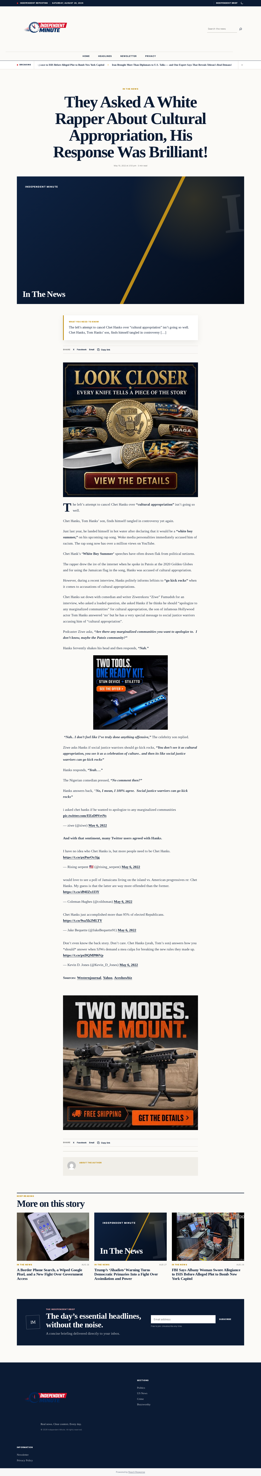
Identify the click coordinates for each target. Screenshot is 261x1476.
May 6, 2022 (97, 825)
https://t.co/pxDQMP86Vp (83, 955)
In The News (130, 89)
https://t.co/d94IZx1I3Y (81, 892)
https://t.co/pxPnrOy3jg (81, 857)
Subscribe (225, 1319)
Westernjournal (89, 978)
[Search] (240, 29)
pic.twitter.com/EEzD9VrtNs (85, 816)
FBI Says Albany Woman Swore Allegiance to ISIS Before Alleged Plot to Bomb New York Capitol (206, 1274)
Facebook (82, 349)
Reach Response (136, 1472)
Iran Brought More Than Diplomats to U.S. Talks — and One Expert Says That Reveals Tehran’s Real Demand (136, 64)
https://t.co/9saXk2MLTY (82, 920)
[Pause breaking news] (241, 65)
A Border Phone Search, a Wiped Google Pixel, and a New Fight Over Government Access (50, 1274)
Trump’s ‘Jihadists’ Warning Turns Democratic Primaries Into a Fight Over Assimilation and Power (126, 1274)
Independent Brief (226, 3)
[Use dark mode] (242, 3)
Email (91, 349)
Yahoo (107, 978)
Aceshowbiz (123, 978)
